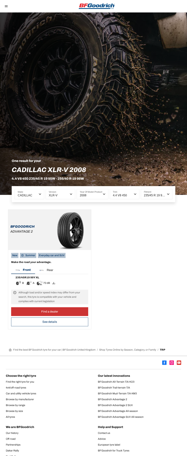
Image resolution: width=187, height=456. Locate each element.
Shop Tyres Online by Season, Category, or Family (127, 349)
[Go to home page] (97, 6)
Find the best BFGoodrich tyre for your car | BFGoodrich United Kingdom (54, 349)
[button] (39, 194)
